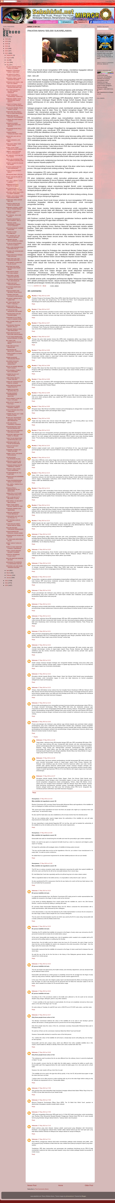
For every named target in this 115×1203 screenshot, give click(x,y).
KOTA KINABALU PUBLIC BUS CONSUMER (13, 371)
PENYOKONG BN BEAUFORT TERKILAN (13, 350)
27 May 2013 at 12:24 (44, 703)
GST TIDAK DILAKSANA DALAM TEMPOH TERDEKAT (13, 91)
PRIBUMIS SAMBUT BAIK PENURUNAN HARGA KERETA (13, 100)
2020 (6, 39)
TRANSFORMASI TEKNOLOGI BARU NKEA (14, 133)
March (9, 573)
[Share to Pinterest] (58, 286)
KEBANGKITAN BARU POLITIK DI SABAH (12, 185)
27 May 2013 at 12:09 (43, 392)
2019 (6, 41)
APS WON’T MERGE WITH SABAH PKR (14, 299)
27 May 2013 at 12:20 (44, 534)
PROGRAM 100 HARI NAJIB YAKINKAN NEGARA (14, 566)
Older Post (89, 1185)
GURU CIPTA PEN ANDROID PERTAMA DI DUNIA (14, 431)
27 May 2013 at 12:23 (44, 687)
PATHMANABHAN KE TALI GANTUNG (13, 473)
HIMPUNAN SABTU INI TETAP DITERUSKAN (13, 442)
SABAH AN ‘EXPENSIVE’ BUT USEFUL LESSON (14, 382)
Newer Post (31, 1185)
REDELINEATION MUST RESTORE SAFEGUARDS (14, 333)
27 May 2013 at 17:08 (44, 1088)
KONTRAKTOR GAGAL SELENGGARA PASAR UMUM (13, 268)
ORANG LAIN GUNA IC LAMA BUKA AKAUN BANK (14, 196)
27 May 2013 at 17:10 (44, 1125)
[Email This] (51, 286)
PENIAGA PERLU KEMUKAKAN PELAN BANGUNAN (13, 489)
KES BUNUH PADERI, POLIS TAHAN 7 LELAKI (14, 108)
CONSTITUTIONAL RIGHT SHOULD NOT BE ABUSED (14, 105)
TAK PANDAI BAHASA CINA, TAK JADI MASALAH (14, 280)
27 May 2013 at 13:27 (44, 1015)
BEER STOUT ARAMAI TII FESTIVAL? (13, 403)
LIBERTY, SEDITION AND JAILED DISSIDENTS (13, 152)
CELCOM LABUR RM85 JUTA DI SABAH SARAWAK (14, 193)
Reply (33, 304)
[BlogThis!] (53, 286)
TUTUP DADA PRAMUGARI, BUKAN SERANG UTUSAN (14, 337)
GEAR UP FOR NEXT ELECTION (12, 446)
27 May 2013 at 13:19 (46, 798)
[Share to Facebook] (56, 286)
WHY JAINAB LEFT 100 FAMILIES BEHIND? (13, 236)
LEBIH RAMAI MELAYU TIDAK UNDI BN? (12, 378)
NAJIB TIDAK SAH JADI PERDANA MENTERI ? (13, 259)
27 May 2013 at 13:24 (44, 964)
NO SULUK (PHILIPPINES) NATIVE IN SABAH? (13, 244)
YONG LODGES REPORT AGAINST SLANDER (13, 551)
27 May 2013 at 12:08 (43, 350)
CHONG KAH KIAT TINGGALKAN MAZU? (13, 284)
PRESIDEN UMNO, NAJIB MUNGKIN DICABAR (13, 79)
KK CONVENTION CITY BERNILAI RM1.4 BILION (14, 189)
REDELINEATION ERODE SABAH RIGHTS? (13, 386)
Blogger (84, 1196)
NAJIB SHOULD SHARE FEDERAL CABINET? (13, 407)
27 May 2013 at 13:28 (44, 1052)
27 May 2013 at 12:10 (43, 430)
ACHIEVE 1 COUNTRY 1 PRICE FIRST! (13, 212)
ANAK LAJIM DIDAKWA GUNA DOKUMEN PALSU (14, 248)
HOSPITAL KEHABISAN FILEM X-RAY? (13, 555)
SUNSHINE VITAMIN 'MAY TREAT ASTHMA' (13, 450)
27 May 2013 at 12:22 (44, 645)
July (8, 60)
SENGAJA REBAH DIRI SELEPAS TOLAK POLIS (14, 291)
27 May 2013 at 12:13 (43, 457)
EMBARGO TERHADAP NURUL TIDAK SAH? (13, 71)
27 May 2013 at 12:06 (43, 295)
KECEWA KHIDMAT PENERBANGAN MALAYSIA (11, 395)
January (9, 577)
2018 (6, 43)
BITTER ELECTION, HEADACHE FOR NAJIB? (14, 310)
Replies (36, 737)
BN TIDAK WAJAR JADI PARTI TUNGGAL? (13, 303)
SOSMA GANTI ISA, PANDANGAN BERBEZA (13, 307)
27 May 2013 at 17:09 (44, 1112)
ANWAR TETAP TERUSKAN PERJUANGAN (14, 454)
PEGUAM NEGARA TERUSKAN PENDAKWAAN (14, 528)
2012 (6, 580)
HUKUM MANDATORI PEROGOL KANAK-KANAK (14, 532)
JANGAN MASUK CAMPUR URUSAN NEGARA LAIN (14, 86)
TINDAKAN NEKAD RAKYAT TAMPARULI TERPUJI (14, 465)
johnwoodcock (70, 1196)
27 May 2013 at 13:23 (44, 890)
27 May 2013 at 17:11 (44, 1139)
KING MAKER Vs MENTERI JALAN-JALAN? (14, 263)
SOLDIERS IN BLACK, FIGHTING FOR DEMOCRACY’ (12, 363)
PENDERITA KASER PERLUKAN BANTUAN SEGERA (13, 125)
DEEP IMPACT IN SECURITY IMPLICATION (14, 501)
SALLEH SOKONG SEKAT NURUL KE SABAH (13, 67)
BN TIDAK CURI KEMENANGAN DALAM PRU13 (13, 342)
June (8, 62)
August (9, 57)
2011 (6, 583)
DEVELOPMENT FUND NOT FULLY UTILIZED (14, 399)
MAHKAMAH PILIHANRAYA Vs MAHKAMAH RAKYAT (14, 563)
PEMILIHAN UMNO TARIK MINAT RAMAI (13, 144)
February (9, 575)
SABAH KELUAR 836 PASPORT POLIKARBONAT (14, 116)
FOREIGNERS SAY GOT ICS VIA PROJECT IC (14, 517)
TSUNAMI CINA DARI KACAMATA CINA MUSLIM (14, 295)
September (10, 55)
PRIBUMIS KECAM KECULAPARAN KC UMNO (14, 240)
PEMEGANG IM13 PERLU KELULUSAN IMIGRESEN (14, 112)
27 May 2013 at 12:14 (43, 488)
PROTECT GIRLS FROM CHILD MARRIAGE (13, 469)
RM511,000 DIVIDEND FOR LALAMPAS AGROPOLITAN (14, 160)
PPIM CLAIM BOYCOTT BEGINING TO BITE (13, 498)
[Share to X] (54, 286)
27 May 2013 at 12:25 (44, 721)
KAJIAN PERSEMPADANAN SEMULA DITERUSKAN (14, 481)
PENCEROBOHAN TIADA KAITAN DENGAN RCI (13, 427)
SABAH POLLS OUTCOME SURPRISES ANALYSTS (14, 494)
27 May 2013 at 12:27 (49, 776)
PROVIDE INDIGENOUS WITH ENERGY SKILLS (13, 219)
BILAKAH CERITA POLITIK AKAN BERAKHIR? (13, 167)
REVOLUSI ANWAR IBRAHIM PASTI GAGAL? (14, 367)
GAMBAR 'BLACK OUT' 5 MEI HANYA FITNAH (14, 414)
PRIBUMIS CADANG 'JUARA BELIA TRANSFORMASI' (14, 208)
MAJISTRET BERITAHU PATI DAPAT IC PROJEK (14, 435)
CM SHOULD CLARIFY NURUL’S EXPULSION (13, 75)
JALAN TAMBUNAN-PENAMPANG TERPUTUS (14, 95)
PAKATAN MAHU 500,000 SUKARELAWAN (13, 314)
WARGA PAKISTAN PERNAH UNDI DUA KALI (14, 255)
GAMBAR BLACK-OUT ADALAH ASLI (12, 375)
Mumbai (34, 295)
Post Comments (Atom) (42, 1189)
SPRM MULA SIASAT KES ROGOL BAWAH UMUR (13, 462)
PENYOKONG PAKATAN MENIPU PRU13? (13, 326)
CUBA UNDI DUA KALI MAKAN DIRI (12, 346)
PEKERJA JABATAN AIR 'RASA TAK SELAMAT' (13, 204)
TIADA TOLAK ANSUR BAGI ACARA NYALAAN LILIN (14, 439)
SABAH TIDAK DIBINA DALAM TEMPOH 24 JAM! (14, 505)
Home (60, 1185)
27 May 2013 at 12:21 (44, 604)
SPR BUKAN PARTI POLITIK (14, 174)
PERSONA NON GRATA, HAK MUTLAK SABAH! (14, 83)
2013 (6, 53)
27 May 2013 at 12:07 (43, 309)
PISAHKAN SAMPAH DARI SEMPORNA (13, 509)
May (8, 64)
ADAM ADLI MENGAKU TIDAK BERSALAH (12, 513)
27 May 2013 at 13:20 (46, 832)
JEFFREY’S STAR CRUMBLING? (11, 232)
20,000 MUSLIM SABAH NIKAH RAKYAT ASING (13, 524)
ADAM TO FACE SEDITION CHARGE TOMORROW (14, 547)
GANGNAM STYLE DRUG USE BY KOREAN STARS (14, 318)
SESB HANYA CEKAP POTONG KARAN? (12, 272)
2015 (6, 48)
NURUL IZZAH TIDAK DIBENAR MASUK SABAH (14, 148)
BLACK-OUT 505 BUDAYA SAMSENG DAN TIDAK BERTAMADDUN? (13, 419)
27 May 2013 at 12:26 (49, 758)
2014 (6, 51)
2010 (6, 585)
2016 (6, 46)
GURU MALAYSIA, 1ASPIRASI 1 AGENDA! (13, 423)
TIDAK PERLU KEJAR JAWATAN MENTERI (12, 276)
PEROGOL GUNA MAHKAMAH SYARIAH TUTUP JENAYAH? (13, 224)
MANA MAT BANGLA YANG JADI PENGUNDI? (14, 329)
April (8, 570)
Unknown (35, 534)
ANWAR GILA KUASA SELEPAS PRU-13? (12, 390)
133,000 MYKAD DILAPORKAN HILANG (13, 458)
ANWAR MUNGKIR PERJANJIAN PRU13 (12, 358)
